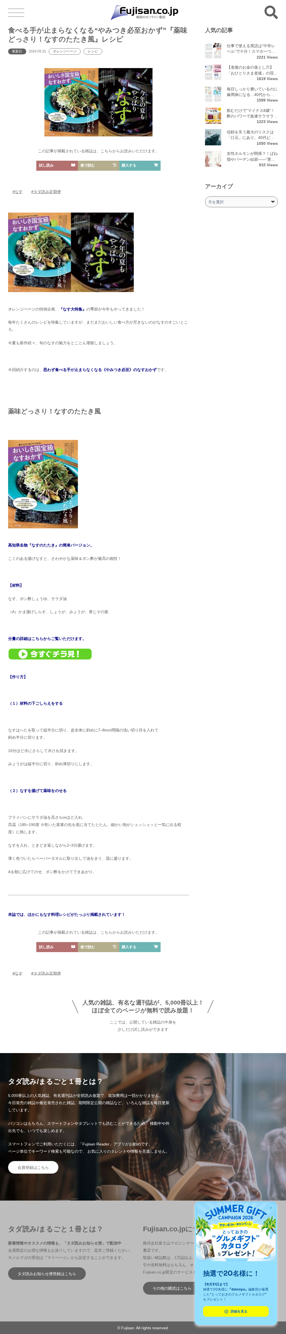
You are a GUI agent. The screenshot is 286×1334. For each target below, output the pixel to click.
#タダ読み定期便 (46, 191)
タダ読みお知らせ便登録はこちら (47, 1274)
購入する (129, 165)
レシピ (93, 51)
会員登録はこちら (33, 1167)
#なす (18, 191)
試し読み (46, 165)
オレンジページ (65, 51)
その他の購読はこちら (172, 1288)
